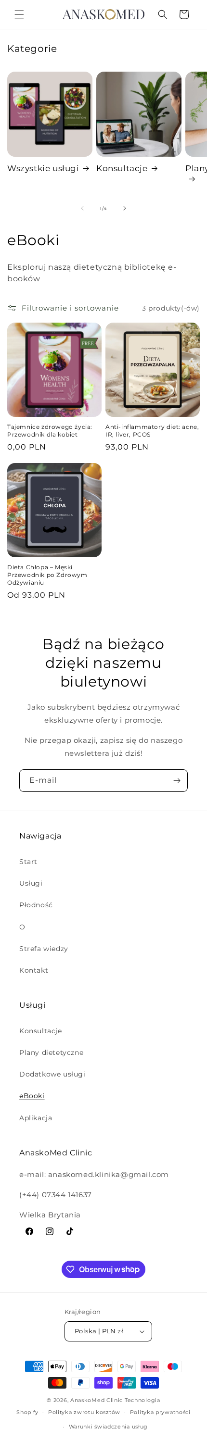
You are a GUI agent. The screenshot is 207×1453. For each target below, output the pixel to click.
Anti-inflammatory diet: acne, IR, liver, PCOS (152, 430)
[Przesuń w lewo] (82, 208)
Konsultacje (122, 168)
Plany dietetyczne (51, 1052)
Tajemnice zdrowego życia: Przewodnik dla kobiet (49, 430)
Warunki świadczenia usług (108, 1426)
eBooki (32, 1095)
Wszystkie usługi (43, 168)
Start (28, 861)
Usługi (31, 883)
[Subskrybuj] (176, 780)
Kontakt (33, 970)
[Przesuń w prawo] (124, 208)
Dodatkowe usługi (52, 1074)
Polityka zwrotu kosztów (84, 1412)
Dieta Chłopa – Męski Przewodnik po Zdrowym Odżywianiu (47, 575)
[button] (19, 14)
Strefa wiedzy (43, 948)
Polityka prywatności (160, 1412)
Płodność (36, 905)
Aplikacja (35, 1118)
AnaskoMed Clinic (96, 1400)
